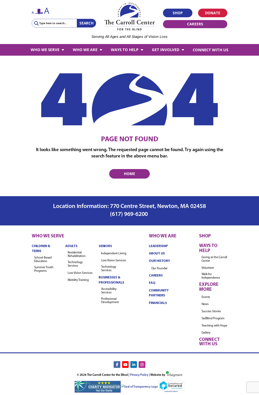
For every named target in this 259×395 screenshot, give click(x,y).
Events (206, 297)
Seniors (105, 246)
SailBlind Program (213, 318)
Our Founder (159, 268)
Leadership (158, 246)
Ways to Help (124, 49)
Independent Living (113, 253)
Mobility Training (78, 280)
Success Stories (211, 311)
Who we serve (45, 49)
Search (86, 23)
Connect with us (210, 49)
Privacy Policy (139, 375)
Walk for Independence (211, 276)
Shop (178, 12)
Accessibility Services (108, 291)
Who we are (85, 49)
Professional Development (110, 300)
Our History (159, 261)
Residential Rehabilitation (77, 254)
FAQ (152, 283)
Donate (212, 12)
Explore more (208, 287)
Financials (158, 303)
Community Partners (159, 293)
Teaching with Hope (214, 325)
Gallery (206, 332)
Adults (71, 246)
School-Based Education (43, 259)
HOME (129, 173)
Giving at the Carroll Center (214, 259)
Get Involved (165, 49)
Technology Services (75, 264)
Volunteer (208, 268)
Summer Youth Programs (43, 269)
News (205, 304)
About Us (157, 253)
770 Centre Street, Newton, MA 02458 (158, 206)
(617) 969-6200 (129, 214)
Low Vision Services (80, 273)
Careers (195, 23)
